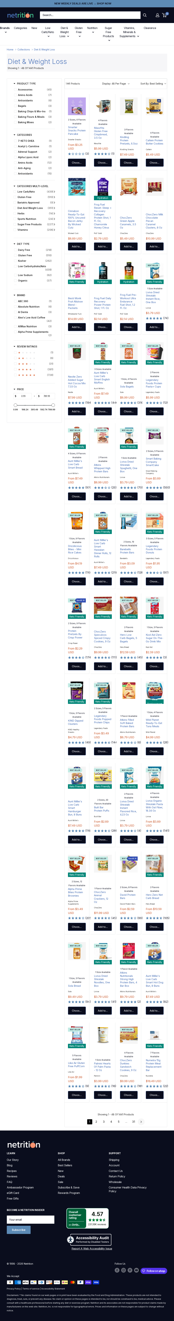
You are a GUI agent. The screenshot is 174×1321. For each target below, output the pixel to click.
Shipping (114, 1160)
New (34, 28)
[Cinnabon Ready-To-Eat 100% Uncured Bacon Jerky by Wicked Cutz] (77, 187)
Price (20, 389)
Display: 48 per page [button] (114, 83)
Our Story (13, 1160)
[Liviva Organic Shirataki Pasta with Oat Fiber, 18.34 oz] (155, 775)
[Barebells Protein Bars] (129, 521)
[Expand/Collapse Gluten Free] (54, 197)
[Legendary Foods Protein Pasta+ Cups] (155, 351)
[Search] (145, 15)
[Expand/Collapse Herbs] (54, 213)
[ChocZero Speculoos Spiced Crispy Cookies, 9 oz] (103, 606)
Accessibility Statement (53, 1288)
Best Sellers (65, 1165)
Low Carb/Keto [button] (47, 30)
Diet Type (23, 243)
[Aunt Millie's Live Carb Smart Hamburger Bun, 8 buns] (77, 775)
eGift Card (13, 1193)
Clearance (150, 28)
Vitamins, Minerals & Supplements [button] (127, 32)
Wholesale (115, 1182)
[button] (157, 15)
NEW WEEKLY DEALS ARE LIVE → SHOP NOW (82, 3)
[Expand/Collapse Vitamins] (54, 230)
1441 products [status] (73, 83)
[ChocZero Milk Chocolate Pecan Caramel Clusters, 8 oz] (155, 187)
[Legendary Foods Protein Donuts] (155, 521)
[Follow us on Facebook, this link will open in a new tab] (117, 1270)
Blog (9, 1165)
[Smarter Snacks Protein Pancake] (77, 106)
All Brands (64, 1160)
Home (10, 49)
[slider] (15, 405)
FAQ (9, 1182)
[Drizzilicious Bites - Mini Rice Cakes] (77, 521)
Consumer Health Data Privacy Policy (128, 1189)
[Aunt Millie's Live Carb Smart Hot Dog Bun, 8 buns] (155, 951)
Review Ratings (27, 346)
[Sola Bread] (77, 951)
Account (114, 1165)
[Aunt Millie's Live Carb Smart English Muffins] (103, 351)
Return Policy (117, 1176)
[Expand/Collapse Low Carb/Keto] (54, 191)
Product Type (26, 83)
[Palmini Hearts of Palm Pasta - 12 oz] (103, 1035)
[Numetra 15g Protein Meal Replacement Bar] (155, 1035)
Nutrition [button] (92, 28)
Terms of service (31, 1288)
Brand (21, 295)
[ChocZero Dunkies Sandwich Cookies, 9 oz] (129, 1035)
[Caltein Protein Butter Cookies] (155, 106)
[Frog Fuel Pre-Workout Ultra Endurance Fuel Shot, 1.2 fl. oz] (129, 271)
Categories (20, 28)
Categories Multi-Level (32, 186)
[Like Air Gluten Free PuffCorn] (77, 1035)
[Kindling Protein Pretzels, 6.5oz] (129, 106)
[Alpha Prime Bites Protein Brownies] (77, 864)
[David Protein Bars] (129, 864)
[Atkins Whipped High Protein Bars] (103, 436)
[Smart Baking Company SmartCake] (155, 436)
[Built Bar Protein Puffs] (103, 775)
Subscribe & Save (69, 1187)
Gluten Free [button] (79, 30)
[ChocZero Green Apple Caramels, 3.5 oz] (129, 187)
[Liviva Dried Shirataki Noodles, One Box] (103, 951)
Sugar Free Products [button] (108, 32)
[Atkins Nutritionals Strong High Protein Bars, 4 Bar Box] (129, 951)
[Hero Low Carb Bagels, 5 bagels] (129, 606)
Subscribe (18, 1230)
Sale (60, 1182)
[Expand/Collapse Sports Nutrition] (54, 219)
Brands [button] (5, 28)
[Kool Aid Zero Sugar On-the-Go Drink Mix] (155, 606)
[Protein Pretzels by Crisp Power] (77, 606)
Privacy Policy (14, 1288)
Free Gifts (13, 1198)
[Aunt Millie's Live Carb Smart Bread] (77, 436)
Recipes (12, 1171)
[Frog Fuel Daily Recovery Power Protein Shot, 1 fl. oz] (103, 271)
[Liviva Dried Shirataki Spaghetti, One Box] (129, 436)
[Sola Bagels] (129, 351)
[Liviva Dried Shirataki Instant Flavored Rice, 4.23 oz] (129, 775)
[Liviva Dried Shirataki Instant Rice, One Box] (155, 271)
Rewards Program (69, 1193)
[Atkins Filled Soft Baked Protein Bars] (129, 690)
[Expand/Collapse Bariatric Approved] (54, 202)
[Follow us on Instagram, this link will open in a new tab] (123, 1270)
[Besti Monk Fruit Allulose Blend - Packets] (77, 271)
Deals (61, 1176)
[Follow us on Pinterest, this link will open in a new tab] (130, 1270)
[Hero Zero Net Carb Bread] (155, 864)
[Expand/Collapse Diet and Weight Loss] (54, 208)
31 (133, 1121)
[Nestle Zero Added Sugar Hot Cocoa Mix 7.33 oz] (77, 351)
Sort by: (152, 83)
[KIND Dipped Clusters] (77, 690)
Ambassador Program (20, 1187)
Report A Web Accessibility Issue (92, 1248)
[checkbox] (33, 89)
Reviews (12, 1176)
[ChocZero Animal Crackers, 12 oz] (103, 864)
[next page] (141, 1121)
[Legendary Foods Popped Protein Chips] (103, 690)
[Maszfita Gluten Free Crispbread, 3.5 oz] (103, 106)
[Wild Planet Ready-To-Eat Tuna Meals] (155, 690)
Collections (24, 49)
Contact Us (116, 1171)
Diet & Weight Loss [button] (64, 32)
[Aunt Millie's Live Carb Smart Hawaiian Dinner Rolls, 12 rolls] (103, 521)
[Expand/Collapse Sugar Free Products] (54, 224)
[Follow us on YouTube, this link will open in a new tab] (136, 1270)
